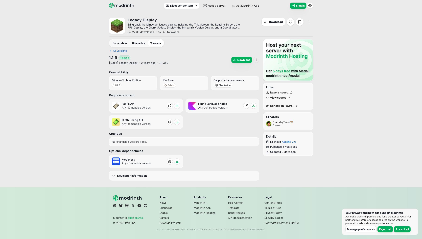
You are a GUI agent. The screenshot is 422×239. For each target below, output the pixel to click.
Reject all (385, 229)
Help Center (235, 202)
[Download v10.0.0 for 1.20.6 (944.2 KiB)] (177, 161)
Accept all (402, 229)
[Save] (300, 22)
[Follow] (290, 22)
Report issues (279, 92)
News (163, 202)
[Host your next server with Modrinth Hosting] (288, 60)
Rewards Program (170, 222)
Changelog (166, 207)
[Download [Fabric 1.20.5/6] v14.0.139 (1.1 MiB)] (177, 122)
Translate (233, 207)
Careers (164, 217)
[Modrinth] (127, 198)
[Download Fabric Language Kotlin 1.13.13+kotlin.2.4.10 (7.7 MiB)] (254, 106)
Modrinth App (202, 207)
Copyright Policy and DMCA (281, 222)
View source (278, 97)
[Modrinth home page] (122, 6)
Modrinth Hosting (204, 212)
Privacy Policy (273, 212)
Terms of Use (272, 207)
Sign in (300, 5)
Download (276, 22)
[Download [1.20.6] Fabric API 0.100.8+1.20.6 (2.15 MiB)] (177, 106)
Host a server (217, 5)
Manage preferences (361, 229)
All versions (120, 50)
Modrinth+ (200, 202)
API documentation (240, 217)
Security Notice (273, 217)
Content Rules (273, 202)
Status (164, 212)
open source (135, 217)
